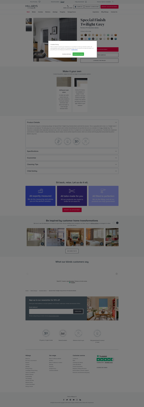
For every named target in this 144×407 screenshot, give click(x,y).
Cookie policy (74, 49)
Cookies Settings (66, 54)
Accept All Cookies (78, 54)
